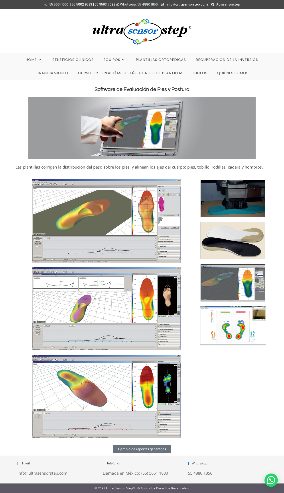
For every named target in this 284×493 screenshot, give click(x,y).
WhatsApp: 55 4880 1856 (138, 4)
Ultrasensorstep (228, 4)
